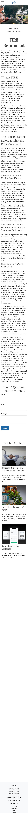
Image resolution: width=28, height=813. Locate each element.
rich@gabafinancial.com (14, 800)
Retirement (14, 806)
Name (3, 394)
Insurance (14, 812)
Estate (14, 810)
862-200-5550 (15, 788)
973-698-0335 (16, 790)
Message (4, 414)
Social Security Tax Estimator (10, 547)
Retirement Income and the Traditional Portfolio (13, 469)
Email (3, 404)
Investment (14, 808)
